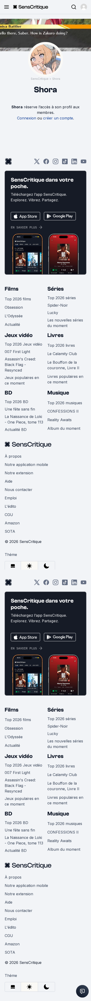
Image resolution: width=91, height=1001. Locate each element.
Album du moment (63, 428)
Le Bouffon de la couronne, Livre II (63, 365)
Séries (55, 289)
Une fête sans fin (20, 409)
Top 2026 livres (61, 345)
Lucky (52, 312)
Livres (55, 335)
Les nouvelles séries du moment (65, 323)
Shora (56, 78)
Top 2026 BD (16, 401)
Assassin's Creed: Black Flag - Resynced (20, 364)
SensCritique (40, 78)
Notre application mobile (26, 464)
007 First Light (17, 351)
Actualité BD (16, 429)
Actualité (12, 324)
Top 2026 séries (61, 297)
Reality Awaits (59, 419)
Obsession (14, 307)
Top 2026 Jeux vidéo (23, 344)
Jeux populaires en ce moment (22, 380)
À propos (13, 456)
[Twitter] (37, 163)
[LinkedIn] (74, 163)
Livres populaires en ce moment (65, 379)
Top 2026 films (18, 299)
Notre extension (19, 473)
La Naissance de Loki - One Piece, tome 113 (24, 419)
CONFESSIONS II (63, 411)
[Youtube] (83, 163)
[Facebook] (46, 163)
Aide (8, 481)
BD (8, 393)
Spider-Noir (57, 305)
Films (11, 289)
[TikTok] (65, 163)
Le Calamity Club (62, 353)
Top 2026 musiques (64, 403)
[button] (83, 6)
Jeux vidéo (19, 335)
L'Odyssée (14, 316)
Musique (58, 393)
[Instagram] (55, 163)
